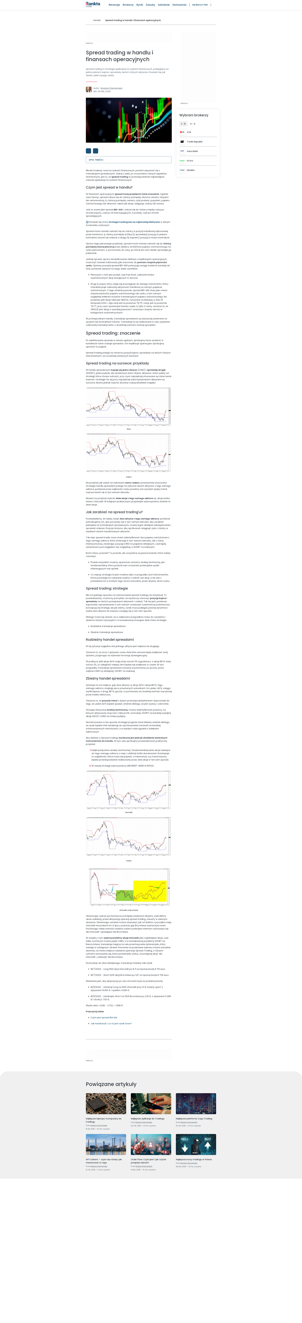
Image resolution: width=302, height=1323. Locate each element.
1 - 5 (183, 123)
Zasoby (150, 4)
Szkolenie (164, 4)
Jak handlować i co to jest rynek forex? (111, 1023)
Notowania (179, 4)
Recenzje (114, 4)
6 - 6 (192, 123)
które (131, 221)
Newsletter (200, 4)
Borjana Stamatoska (111, 88)
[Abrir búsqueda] (215, 5)
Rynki (139, 4)
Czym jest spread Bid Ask (104, 1017)
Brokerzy (128, 4)
